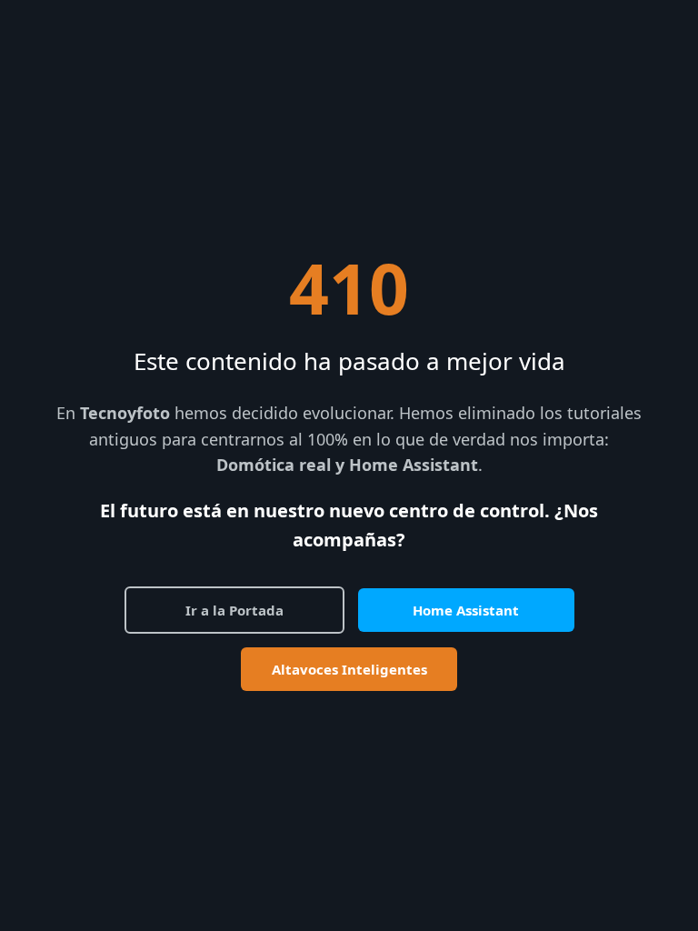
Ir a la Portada (234, 610)
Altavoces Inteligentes (349, 669)
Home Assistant (466, 610)
